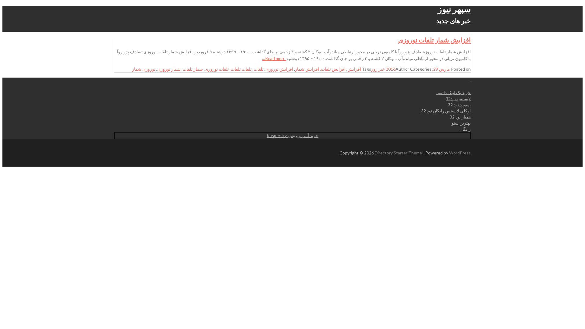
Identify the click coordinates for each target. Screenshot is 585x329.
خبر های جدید (453, 20)
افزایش (354, 69)
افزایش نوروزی (279, 69)
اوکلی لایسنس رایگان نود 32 (446, 110)
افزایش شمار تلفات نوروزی (434, 40)
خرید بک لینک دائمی (453, 92)
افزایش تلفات (333, 69)
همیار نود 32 (460, 116)
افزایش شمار (307, 69)
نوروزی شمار (143, 69)
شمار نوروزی (169, 69)
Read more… (274, 58)
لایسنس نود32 (458, 98)
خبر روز (378, 69)
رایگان (465, 129)
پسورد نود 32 (459, 104)
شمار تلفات (193, 69)
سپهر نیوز (454, 9)
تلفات (259, 69)
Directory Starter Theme (399, 152)
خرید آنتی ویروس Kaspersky (292, 135)
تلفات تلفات (241, 69)
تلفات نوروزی (217, 69)
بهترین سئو (461, 123)
